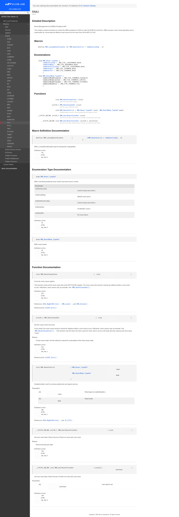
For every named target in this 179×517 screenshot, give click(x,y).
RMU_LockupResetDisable (55, 47)
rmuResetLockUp (93, 47)
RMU (9, 122)
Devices (8, 30)
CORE (9, 60)
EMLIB (7, 36)
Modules (6, 24)
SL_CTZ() (69, 420)
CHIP (9, 51)
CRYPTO (10, 66)
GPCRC (10, 78)
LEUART (10, 102)
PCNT (9, 114)
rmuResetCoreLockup (51, 67)
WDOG (9, 146)
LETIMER (10, 99)
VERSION (10, 143)
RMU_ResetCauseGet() (81, 287)
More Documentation (9, 168)
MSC (8, 108)
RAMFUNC (11, 119)
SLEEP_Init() (51, 308)
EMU (8, 75)
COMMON (10, 57)
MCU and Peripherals (10, 21)
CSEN (9, 69)
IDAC (9, 87)
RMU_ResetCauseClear (69, 100)
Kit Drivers (8, 152)
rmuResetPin (48, 70)
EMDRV (8, 33)
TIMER (9, 134)
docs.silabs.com (15, 9)
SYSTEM (10, 131)
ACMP (9, 39)
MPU (8, 105)
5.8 (80, 6)
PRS (8, 117)
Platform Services (11, 161)
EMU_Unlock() (82, 304)
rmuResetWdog (49, 65)
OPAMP (9, 111)
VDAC (9, 140)
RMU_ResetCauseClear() (45, 331)
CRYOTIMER (11, 63)
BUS (8, 48)
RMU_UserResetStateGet (70, 115)
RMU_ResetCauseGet (68, 105)
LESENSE (10, 96)
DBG (8, 72)
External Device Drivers (13, 149)
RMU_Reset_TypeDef (51, 61)
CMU (9, 54)
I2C (8, 84)
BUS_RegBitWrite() (51, 304)
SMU (8, 128)
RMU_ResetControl (77, 47)
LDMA (9, 93)
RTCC (9, 125)
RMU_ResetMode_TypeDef (53, 76)
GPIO (9, 81)
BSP (6, 27)
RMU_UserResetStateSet (70, 121)
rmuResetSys (48, 68)
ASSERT (10, 45)
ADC (8, 42)
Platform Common (11, 155)
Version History (8, 164)
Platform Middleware (12, 158)
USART (9, 137)
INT (8, 90)
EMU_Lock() (67, 304)
